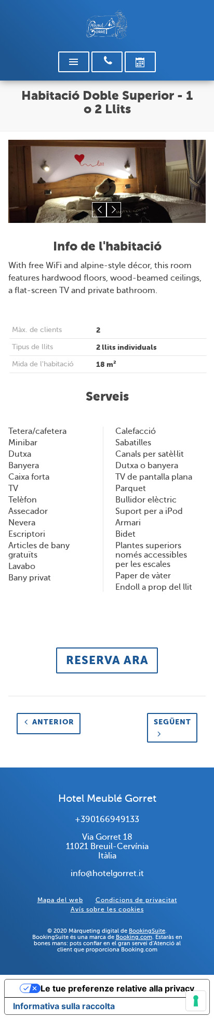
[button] (99, 209)
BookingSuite (147, 931)
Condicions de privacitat (136, 900)
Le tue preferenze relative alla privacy (117, 988)
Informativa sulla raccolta (64, 1006)
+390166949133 (107, 819)
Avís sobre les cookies (107, 909)
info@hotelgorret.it (107, 873)
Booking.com (134, 937)
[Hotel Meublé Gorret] (107, 25)
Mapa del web (60, 900)
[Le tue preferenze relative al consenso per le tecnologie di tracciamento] (196, 1001)
